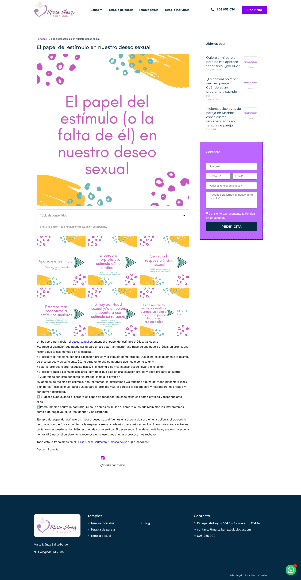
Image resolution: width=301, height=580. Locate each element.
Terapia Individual (177, 9)
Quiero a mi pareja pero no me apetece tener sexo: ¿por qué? (223, 62)
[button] (183, 215)
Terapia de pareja (121, 9)
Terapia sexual (149, 9)
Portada (41, 38)
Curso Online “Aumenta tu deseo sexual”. (103, 442)
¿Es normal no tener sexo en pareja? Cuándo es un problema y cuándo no (222, 87)
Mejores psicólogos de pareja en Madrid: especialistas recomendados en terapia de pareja (223, 117)
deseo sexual (80, 341)
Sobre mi (97, 9)
